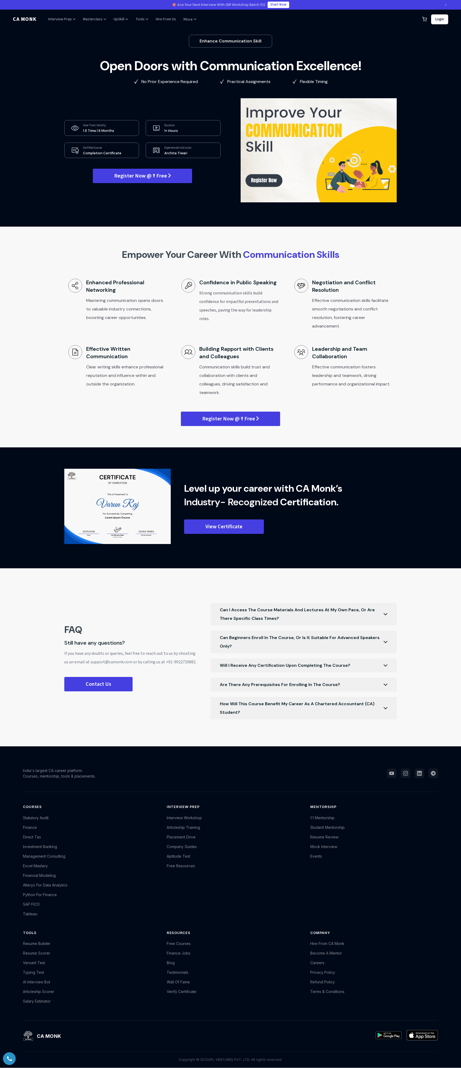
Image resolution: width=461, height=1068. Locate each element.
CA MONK (25, 19)
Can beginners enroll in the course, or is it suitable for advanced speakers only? (300, 642)
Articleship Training (183, 827)
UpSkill (119, 19)
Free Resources (181, 866)
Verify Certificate (181, 991)
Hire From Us (166, 19)
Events (316, 856)
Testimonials (177, 972)
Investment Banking (40, 846)
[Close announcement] (445, 4)
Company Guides (182, 846)
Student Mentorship (327, 827)
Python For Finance (40, 894)
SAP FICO (31, 904)
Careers (317, 962)
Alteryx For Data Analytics (45, 885)
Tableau (30, 914)
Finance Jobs (178, 953)
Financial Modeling (39, 875)
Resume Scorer (36, 953)
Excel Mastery (35, 866)
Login (439, 19)
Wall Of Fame (178, 982)
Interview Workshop (184, 817)
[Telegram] (433, 773)
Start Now (278, 4)
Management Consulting (44, 856)
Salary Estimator (37, 1001)
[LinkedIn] (419, 773)
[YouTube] (391, 773)
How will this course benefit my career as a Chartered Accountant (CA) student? (297, 708)
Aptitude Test (178, 856)
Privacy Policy (322, 972)
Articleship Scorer (38, 991)
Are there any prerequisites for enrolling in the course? (280, 684)
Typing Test (33, 972)
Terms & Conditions (327, 991)
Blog (171, 962)
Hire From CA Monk (327, 943)
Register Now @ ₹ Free (141, 176)
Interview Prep (60, 19)
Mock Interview (323, 846)
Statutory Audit (36, 817)
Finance (30, 827)
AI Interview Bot (36, 982)
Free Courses (179, 943)
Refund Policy (322, 982)
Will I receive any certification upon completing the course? (285, 665)
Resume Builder (36, 943)
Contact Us (98, 684)
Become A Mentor (326, 953)
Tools (140, 19)
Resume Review (324, 837)
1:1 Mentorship (322, 817)
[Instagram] (405, 773)
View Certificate (224, 526)
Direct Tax (32, 837)
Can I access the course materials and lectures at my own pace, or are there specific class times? (297, 614)
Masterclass (92, 19)
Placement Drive (181, 837)
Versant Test (34, 962)
